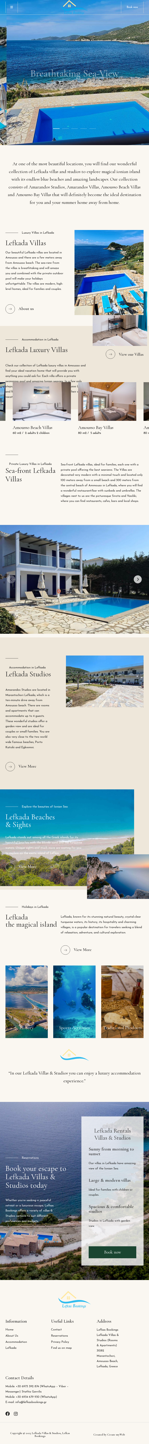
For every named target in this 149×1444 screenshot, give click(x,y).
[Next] (138, 579)
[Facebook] (7, 1414)
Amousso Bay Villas (95, 427)
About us (26, 308)
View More (27, 766)
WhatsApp (48, 1397)
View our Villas (131, 354)
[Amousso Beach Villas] (42, 401)
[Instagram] (15, 1414)
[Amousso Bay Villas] (107, 401)
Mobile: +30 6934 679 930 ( (23, 1397)
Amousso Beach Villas (32, 427)
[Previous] (11, 579)
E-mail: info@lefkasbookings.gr (26, 1402)
